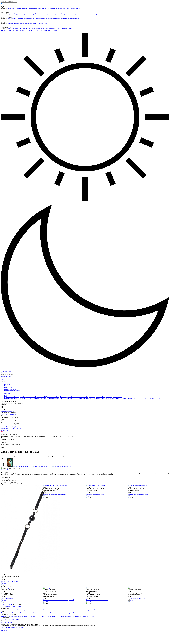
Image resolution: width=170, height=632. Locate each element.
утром (4, 583)
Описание (4, 470)
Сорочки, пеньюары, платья (63, 28)
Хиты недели (51, 8)
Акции (58, 610)
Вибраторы (10, 14)
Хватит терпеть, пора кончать (37, 8)
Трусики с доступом (38, 28)
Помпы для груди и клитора (77, 398)
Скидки (53, 610)
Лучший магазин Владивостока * (85, 610)
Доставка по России (18, 613)
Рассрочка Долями (72, 613)
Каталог (8, 627)
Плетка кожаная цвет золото (136, 598)
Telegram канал (5, 606)
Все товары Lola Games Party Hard (11, 428)
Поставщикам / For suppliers (29, 616)
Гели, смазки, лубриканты (15, 18)
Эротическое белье (6, 27)
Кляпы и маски (42, 23)
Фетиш (151, 398)
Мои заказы (4, 630)
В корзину (8, 411)
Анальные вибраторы (94, 14)
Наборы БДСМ (126, 398)
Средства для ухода (73, 18)
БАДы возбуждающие (38, 18)
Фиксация (34, 23)
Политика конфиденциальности (47, 616)
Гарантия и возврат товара (41, 613)
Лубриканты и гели (10, 389)
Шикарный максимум (21, 8)
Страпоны (104, 14)
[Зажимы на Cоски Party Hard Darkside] (55, 485)
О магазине (4, 616)
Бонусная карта (21, 610)
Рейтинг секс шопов (101, 610)
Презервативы (27, 18)
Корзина (12, 628)
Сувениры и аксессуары (78, 397)
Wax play (133, 398)
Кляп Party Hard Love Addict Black (11, 581)
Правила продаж (63, 616)
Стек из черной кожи (7, 598)
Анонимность (16, 30)
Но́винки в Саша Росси (62, 8)
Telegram (3, 414)
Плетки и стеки (19, 23)
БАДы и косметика (50, 397)
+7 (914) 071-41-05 (6, 371)
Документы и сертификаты (58, 613)
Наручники (10, 23)
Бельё (58, 397)
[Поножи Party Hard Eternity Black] (138, 485)
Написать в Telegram (16, 606)
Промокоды (64, 610)
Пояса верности (116, 398)
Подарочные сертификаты (12, 390)
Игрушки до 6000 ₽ (75, 8)
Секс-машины (112, 14)
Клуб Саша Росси (38, 30)
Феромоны (63, 18)
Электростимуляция (105, 398)
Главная (3, 627)
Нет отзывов (4, 430)
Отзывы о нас (47, 610)
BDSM (3, 22)
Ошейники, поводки (92, 398)
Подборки (4, 7)
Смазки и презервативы (8, 17)
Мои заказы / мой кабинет (8, 610)
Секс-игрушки (5, 12)
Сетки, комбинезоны (25, 28)
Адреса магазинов (6, 622)
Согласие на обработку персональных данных (82, 616)
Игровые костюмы (12, 28)
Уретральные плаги (142, 398)
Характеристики (12, 470)
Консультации (106, 397)
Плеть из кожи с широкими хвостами (97, 600)
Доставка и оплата (6, 30)
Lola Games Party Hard (11, 427)
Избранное (4, 376)
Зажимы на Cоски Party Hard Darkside (54, 494)
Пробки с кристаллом (80, 14)
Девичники (47, 30)
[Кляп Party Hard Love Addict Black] (30, 572)
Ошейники (27, 23)
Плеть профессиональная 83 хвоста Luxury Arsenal (58, 600)
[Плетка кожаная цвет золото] (137, 588)
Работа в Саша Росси (14, 616)
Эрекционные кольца (67, 14)
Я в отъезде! (10, 8)
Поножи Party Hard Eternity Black (138, 494)
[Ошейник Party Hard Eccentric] (95, 485)
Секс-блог (54, 30)
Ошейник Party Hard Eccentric (95, 494)
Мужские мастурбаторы (53, 14)
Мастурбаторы (8, 386)
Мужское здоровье (116, 397)
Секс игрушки (18, 397)
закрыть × (4, 8)
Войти (10, 376)
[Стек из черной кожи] (8, 588)
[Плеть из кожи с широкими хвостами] (98, 588)
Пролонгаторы (50, 18)
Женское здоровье (65, 397)
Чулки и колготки (49, 28)
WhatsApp (13, 414)
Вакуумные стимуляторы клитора (24, 14)
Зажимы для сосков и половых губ (58, 398)
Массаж (57, 18)
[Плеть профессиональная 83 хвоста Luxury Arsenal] (59, 588)
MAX (8, 414)
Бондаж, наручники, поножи (29, 398)
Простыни (156, 398)
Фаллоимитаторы (40, 14)
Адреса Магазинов (27, 30)
